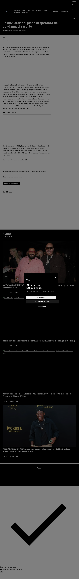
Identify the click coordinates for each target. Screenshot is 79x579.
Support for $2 (41, 297)
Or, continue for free (41, 306)
